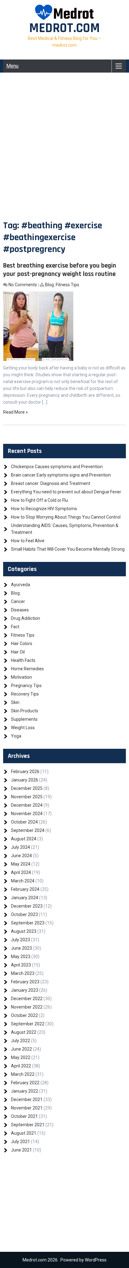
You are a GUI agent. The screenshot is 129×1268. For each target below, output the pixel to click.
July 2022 (20, 1040)
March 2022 (22, 1074)
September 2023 (27, 922)
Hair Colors (21, 643)
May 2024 (20, 864)
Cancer (18, 601)
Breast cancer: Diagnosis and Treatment (50, 483)
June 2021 (21, 1149)
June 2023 (21, 948)
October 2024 (24, 821)
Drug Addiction (25, 618)
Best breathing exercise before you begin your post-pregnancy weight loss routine (59, 269)
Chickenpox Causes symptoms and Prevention (57, 466)
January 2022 (24, 1091)
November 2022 (27, 1006)
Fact (15, 626)
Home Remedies (27, 668)
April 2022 (21, 1065)
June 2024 (21, 855)
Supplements (24, 719)
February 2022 (25, 1082)
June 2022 (21, 1049)
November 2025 (27, 796)
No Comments (22, 284)
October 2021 (24, 1116)
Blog (49, 284)
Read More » (15, 412)
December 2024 (27, 805)
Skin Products (24, 710)
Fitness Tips (67, 284)
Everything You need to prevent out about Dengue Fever (66, 491)
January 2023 (24, 990)
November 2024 (27, 813)
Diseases (20, 609)
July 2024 (20, 847)
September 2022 (27, 1023)
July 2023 (20, 939)
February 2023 (25, 981)
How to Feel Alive (27, 540)
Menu (12, 66)
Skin (15, 702)
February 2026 (25, 771)
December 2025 (27, 788)
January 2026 (24, 779)
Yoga (16, 736)
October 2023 (24, 914)
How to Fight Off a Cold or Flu (39, 500)
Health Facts (23, 660)
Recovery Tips (25, 693)
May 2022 (20, 1057)
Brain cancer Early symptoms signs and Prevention (61, 475)
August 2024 (23, 838)
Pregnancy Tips (26, 685)
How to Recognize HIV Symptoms (44, 508)
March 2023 (22, 973)
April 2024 (21, 872)
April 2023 (21, 964)
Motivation (21, 677)
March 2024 (22, 880)
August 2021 (23, 1133)
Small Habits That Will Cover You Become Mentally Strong (68, 549)
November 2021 (27, 1107)
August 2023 (23, 931)
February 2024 (25, 889)
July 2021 (20, 1141)
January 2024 (24, 897)
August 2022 (23, 1032)
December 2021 (27, 1099)
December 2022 (27, 998)
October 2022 (24, 1015)
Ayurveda (20, 584)
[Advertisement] (64, 152)
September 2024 (27, 830)
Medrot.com (64, 28)
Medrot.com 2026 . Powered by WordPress (64, 1259)
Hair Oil (18, 651)
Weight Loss (23, 727)
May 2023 (20, 956)
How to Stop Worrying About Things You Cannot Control (66, 517)
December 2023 (27, 906)
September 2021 (27, 1124)
